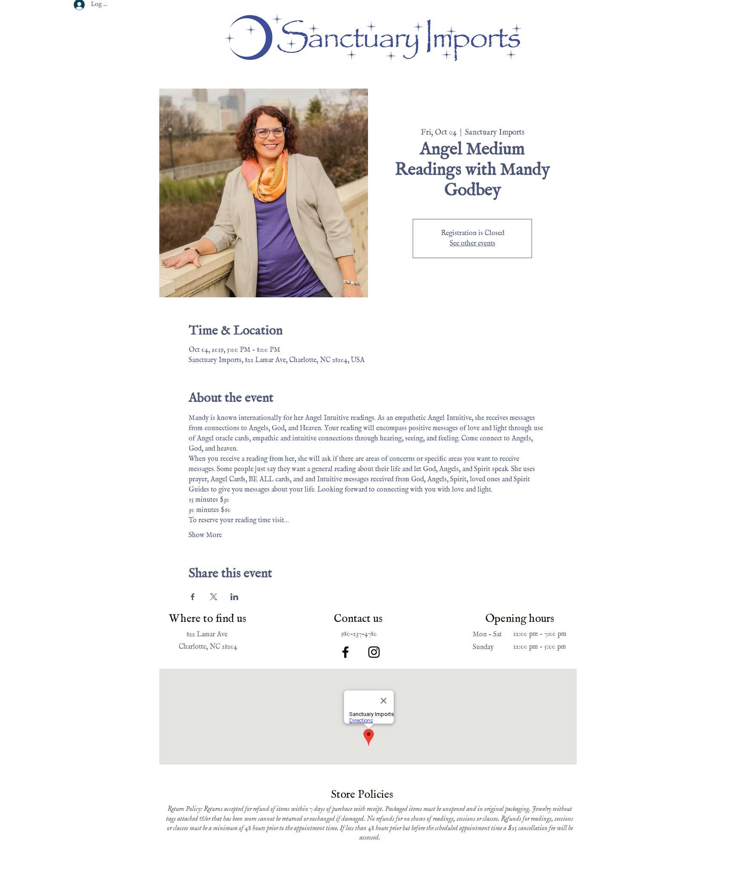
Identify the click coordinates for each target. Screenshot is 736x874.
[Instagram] (374, 652)
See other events (472, 243)
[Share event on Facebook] (193, 596)
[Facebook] (345, 652)
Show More (205, 535)
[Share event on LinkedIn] (234, 596)
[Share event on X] (214, 596)
